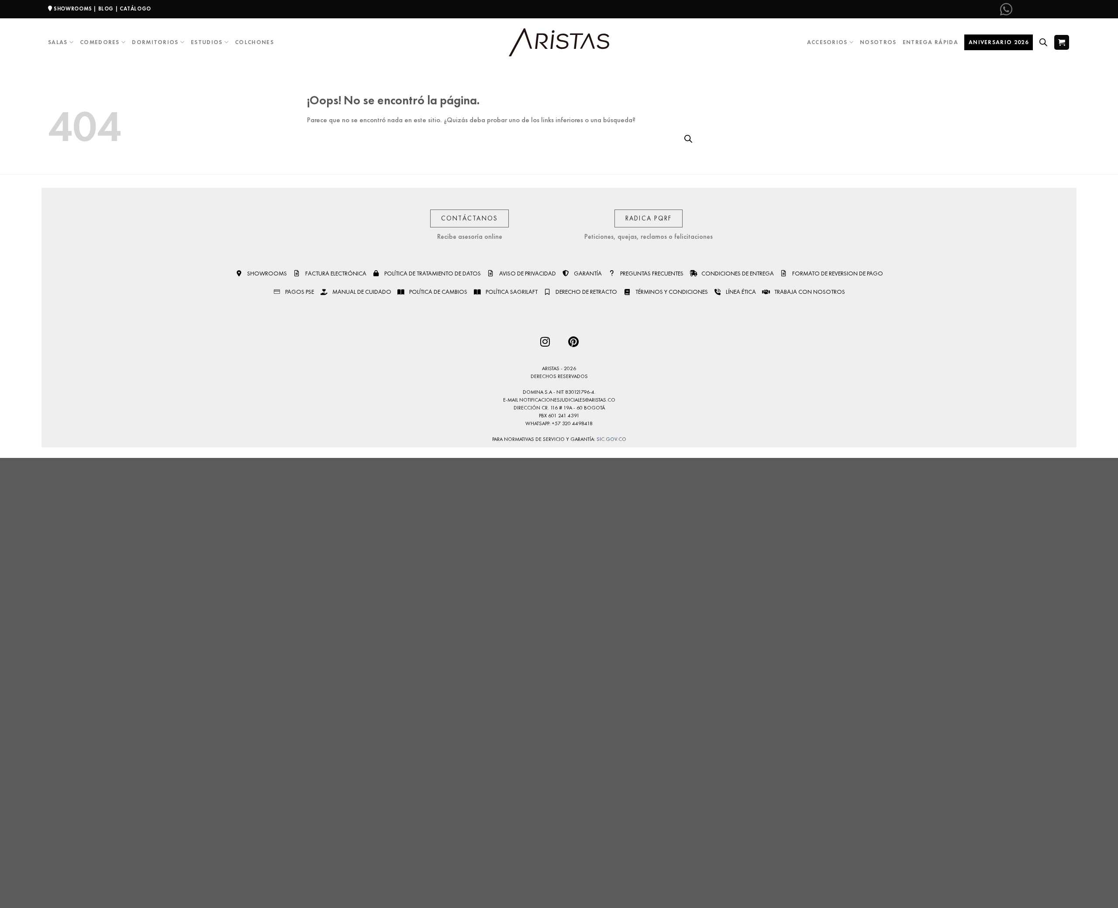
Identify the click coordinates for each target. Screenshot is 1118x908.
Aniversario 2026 (998, 42)
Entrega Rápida (930, 42)
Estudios (206, 42)
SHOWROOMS (73, 8)
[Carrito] (1061, 42)
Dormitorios (155, 42)
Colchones (254, 42)
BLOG (106, 8)
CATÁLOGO (135, 8)
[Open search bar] (1043, 42)
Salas (58, 42)
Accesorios (827, 42)
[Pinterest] (573, 341)
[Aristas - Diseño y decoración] (559, 42)
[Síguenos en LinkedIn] (1063, 9)
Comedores (100, 42)
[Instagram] (545, 341)
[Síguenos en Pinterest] (1048, 9)
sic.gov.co (611, 439)
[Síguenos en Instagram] (1034, 9)
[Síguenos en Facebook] (1020, 9)
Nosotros (878, 42)
